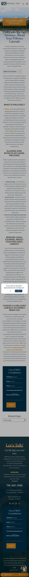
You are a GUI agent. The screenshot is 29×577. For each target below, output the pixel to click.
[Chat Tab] (14, 288)
